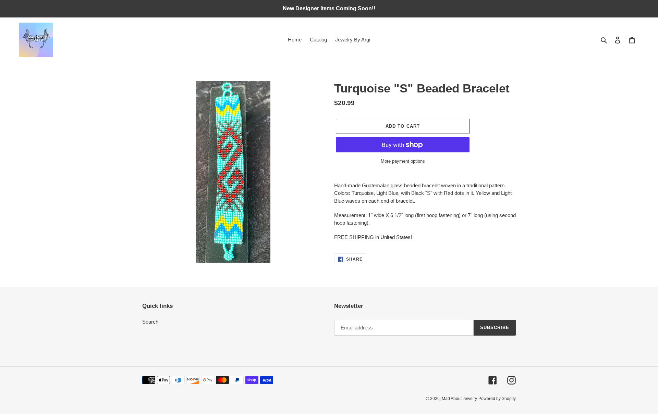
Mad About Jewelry (459, 398)
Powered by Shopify (497, 398)
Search (150, 322)
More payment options (403, 161)
